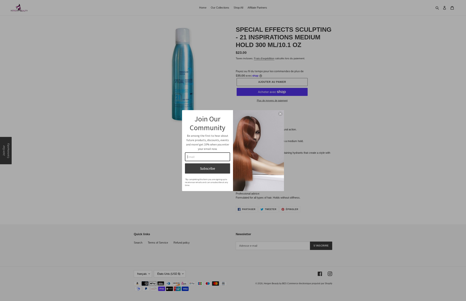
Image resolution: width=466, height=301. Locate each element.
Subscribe (207, 168)
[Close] (280, 114)
